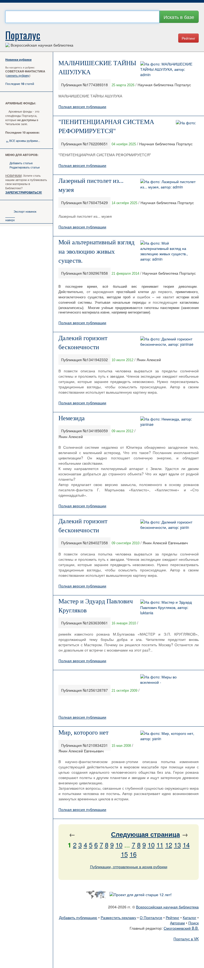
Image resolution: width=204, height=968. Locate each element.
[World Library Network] (96, 894)
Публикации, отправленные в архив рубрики (128, 866)
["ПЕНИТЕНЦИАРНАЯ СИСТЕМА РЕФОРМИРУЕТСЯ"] (186, 122)
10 (119, 844)
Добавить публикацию (78, 917)
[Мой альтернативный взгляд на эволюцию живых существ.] (168, 250)
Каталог (189, 917)
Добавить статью (21, 163)
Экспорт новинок (25, 211)
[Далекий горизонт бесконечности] (168, 340)
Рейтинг (188, 38)
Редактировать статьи (25, 167)
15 (124, 854)
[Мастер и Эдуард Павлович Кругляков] (168, 606)
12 (168, 844)
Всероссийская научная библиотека (167, 906)
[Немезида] (168, 420)
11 (159, 844)
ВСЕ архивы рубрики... (24, 140)
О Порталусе (151, 917)
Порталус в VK (186, 938)
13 (177, 844)
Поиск (193, 922)
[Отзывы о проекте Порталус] (140, 894)
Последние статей (19, 83)
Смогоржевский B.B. (181, 928)
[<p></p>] (168, 679)
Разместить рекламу (118, 917)
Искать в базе (179, 16)
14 (186, 844)
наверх (10, 220)
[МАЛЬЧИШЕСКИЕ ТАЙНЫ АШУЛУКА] (168, 68)
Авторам (177, 922)
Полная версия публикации (82, 106)
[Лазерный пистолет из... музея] (168, 183)
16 (133, 854)
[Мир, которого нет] (168, 735)
